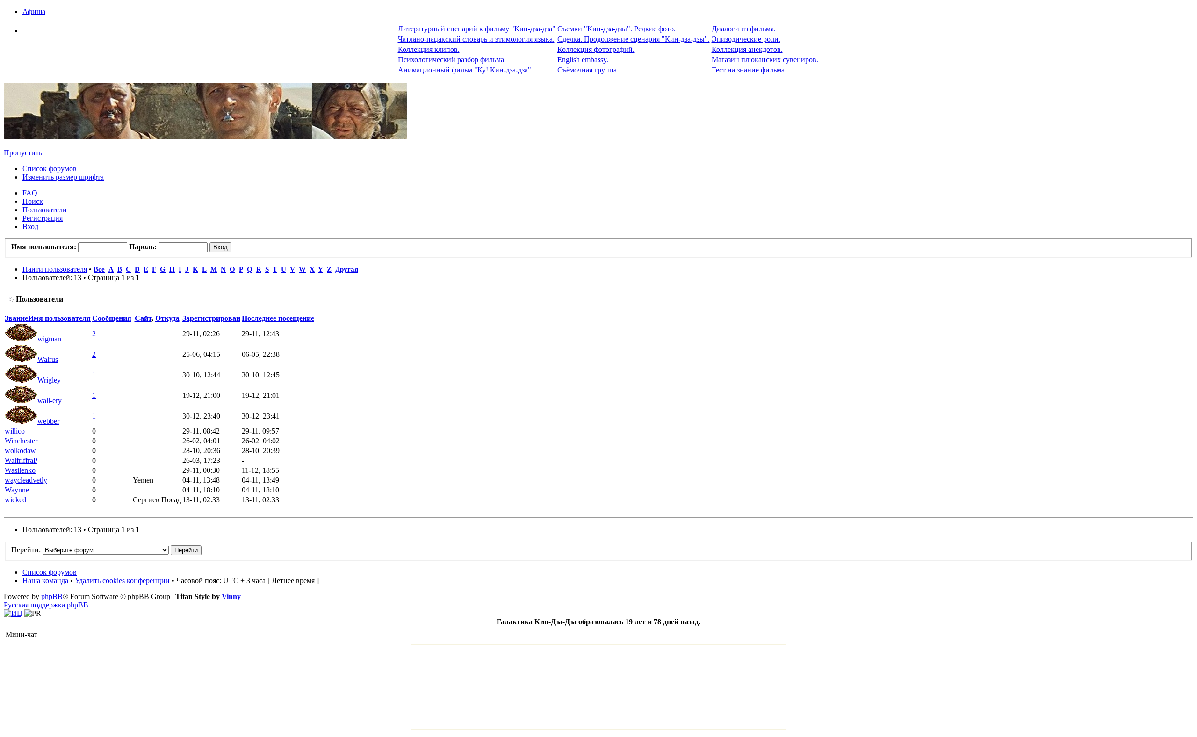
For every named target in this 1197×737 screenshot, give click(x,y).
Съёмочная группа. (588, 70)
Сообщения (111, 318)
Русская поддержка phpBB (46, 605)
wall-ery (49, 401)
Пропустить (23, 153)
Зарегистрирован (211, 318)
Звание (16, 318)
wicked (15, 500)
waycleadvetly (26, 480)
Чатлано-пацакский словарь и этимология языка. (476, 39)
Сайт (143, 318)
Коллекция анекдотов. (747, 49)
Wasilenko (20, 470)
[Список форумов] (205, 137)
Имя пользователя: (43, 247)
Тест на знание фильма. (749, 70)
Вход (30, 227)
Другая (346, 269)
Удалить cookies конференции (122, 581)
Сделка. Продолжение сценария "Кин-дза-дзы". (633, 39)
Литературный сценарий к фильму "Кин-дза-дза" (476, 29)
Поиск (32, 201)
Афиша (33, 11)
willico (15, 431)
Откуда (167, 318)
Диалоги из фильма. (744, 29)
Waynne (17, 490)
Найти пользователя (54, 269)
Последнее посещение (278, 318)
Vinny (231, 596)
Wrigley (49, 380)
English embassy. (582, 60)
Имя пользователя (59, 318)
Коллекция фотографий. (596, 49)
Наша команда (45, 581)
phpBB (52, 596)
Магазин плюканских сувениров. (765, 60)
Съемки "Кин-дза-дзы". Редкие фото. (616, 29)
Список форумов (49, 169)
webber (48, 421)
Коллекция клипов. (429, 49)
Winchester (21, 441)
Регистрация (42, 218)
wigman (49, 339)
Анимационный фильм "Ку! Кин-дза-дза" (464, 70)
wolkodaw (20, 451)
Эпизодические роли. (746, 39)
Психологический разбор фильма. (452, 60)
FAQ (29, 193)
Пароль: (143, 247)
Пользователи (44, 210)
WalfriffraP (21, 460)
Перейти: (26, 550)
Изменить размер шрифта (63, 177)
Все (99, 269)
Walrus (47, 359)
